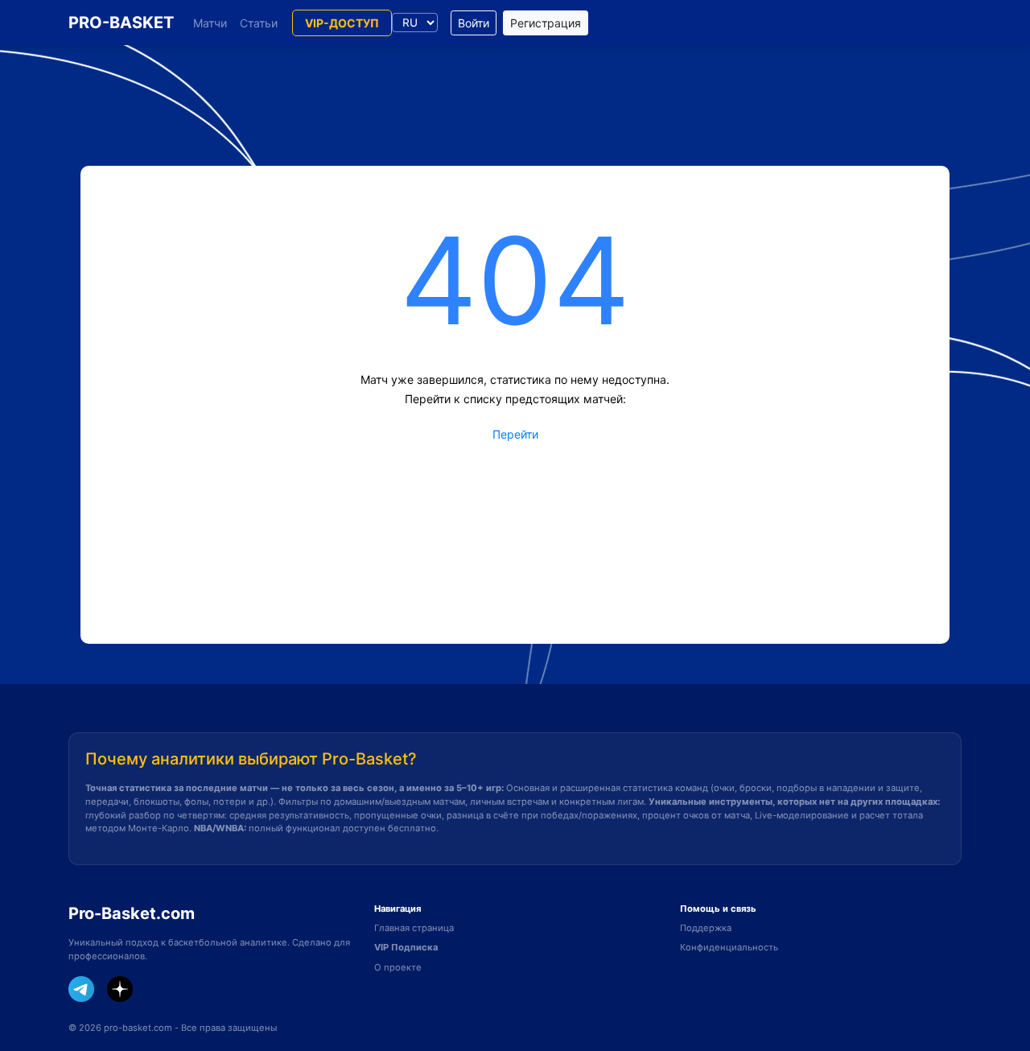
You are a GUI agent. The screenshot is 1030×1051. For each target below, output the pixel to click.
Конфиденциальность (729, 947)
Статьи (259, 23)
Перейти (515, 434)
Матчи (210, 23)
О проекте (398, 967)
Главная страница (414, 928)
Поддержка (705, 928)
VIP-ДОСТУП (342, 23)
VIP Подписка (406, 947)
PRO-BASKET (121, 22)
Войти (473, 23)
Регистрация (545, 23)
